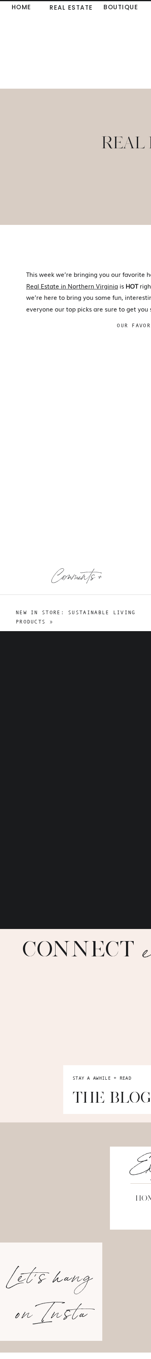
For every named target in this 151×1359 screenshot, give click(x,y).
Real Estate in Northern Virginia (72, 285)
